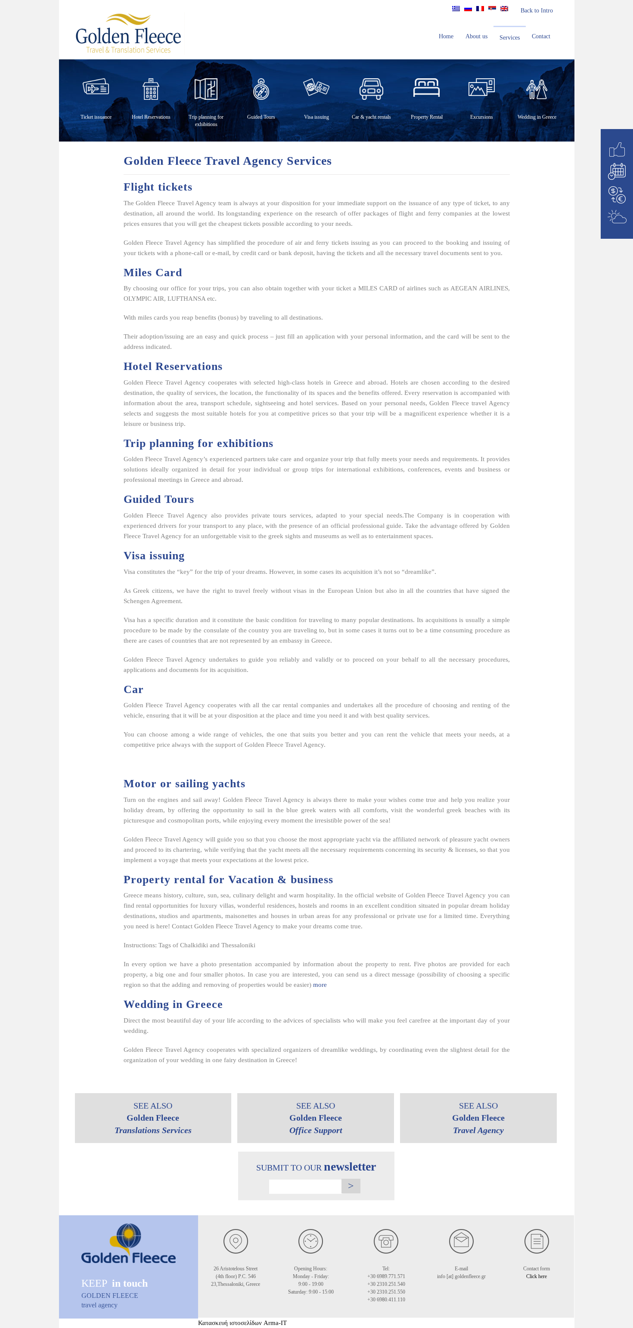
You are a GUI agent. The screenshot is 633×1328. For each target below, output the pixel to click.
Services (510, 37)
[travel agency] (128, 1249)
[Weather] (617, 216)
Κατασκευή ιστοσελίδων (230, 1322)
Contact (541, 36)
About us (476, 36)
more (320, 984)
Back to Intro (537, 10)
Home (446, 36)
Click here (536, 1276)
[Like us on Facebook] (617, 149)
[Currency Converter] (617, 194)
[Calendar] (617, 171)
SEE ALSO (153, 1118)
